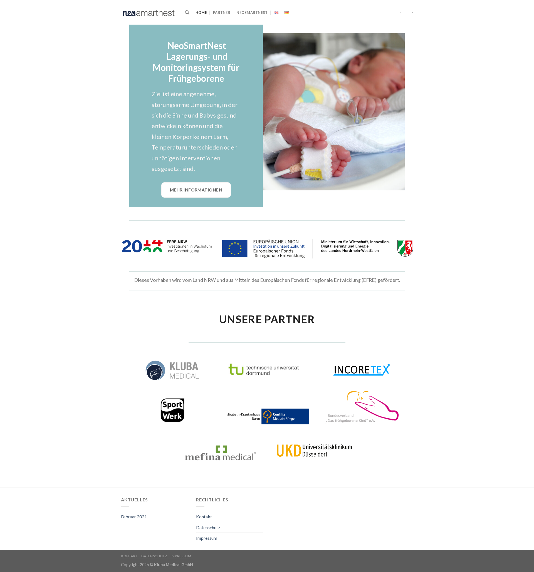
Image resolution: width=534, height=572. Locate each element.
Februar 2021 (134, 516)
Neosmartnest (252, 12)
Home (201, 12)
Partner (221, 12)
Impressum (206, 538)
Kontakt (204, 516)
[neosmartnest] (149, 12)
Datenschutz (208, 527)
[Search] (187, 12)
